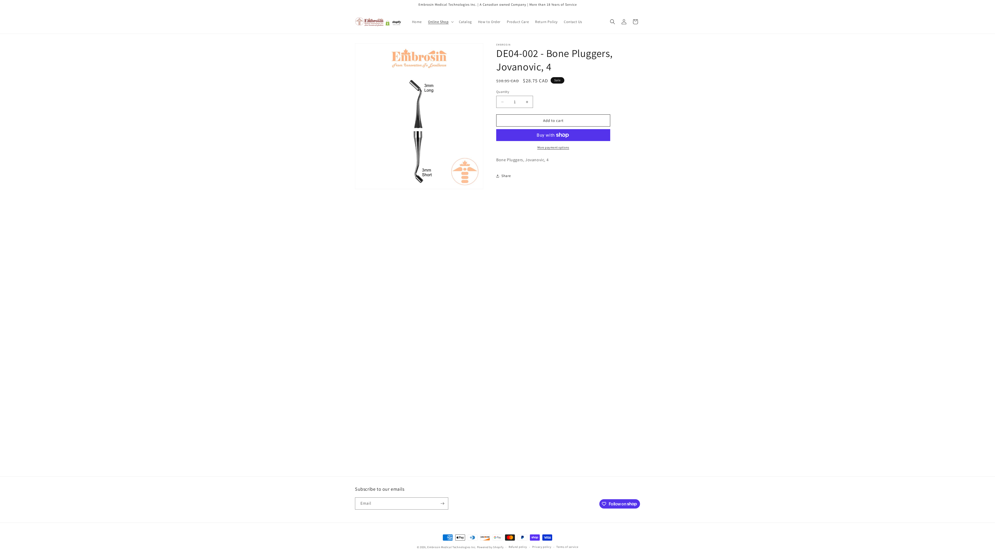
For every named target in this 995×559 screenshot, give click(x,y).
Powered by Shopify (490, 547)
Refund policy (518, 547)
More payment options (553, 147)
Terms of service (567, 547)
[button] (440, 21)
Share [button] (506, 175)
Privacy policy (541, 547)
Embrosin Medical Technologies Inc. (451, 547)
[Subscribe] (442, 503)
